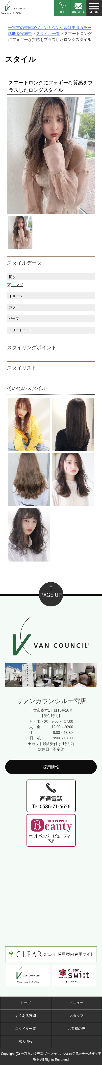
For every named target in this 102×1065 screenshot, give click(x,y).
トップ (25, 1003)
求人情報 (25, 1041)
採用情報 (51, 767)
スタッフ (76, 1016)
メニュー (76, 1003)
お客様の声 (76, 1029)
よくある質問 (25, 1016)
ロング (17, 285)
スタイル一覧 (25, 1029)
